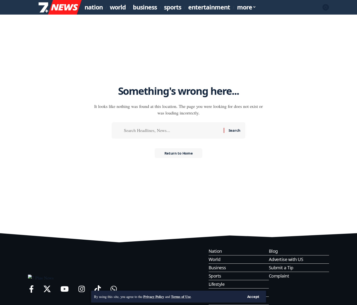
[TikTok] (97, 289)
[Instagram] (81, 289)
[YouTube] (64, 289)
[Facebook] (31, 289)
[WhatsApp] (113, 289)
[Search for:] (172, 130)
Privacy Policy (153, 296)
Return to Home (178, 153)
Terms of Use (181, 296)
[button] (253, 297)
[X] (47, 289)
